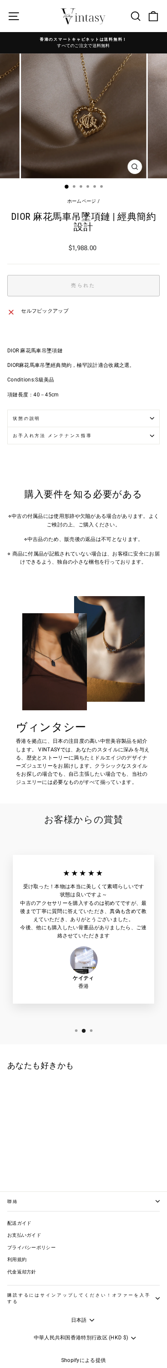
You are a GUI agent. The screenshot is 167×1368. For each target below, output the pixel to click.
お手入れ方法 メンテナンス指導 (52, 435)
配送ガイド (19, 1223)
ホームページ (81, 201)
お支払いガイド (24, 1235)
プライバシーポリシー (31, 1247)
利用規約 (17, 1259)
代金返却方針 (21, 1272)
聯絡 (12, 1201)
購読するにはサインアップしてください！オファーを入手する (79, 1298)
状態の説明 (26, 418)
